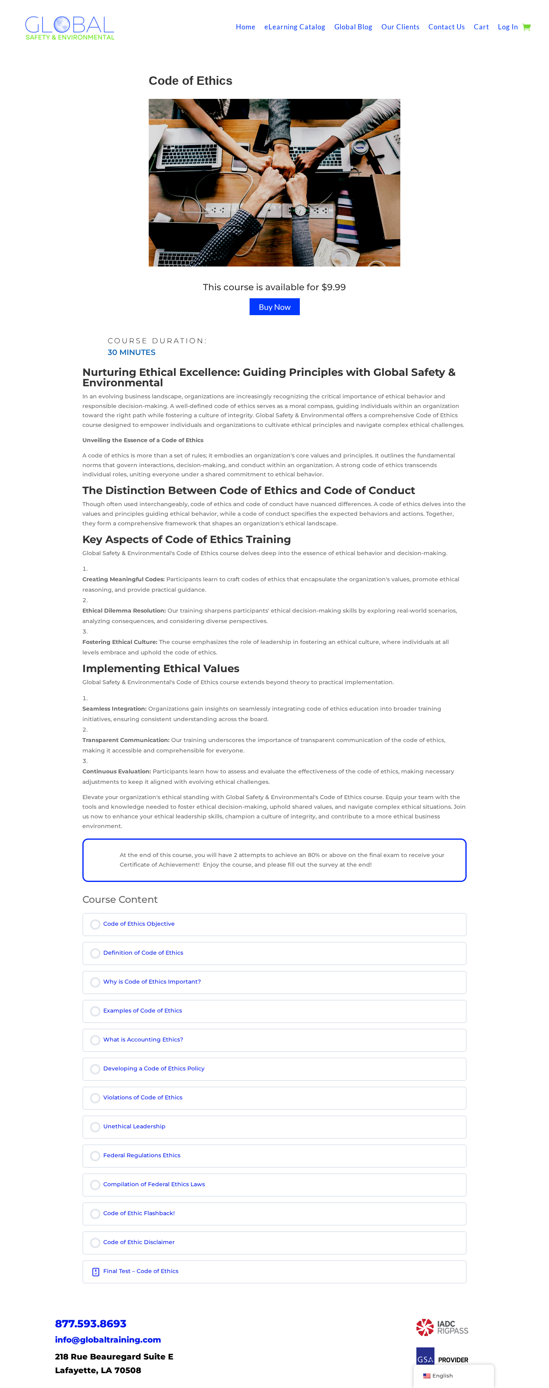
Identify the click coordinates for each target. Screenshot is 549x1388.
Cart (481, 27)
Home (246, 27)
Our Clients (400, 27)
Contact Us (446, 27)
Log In (508, 27)
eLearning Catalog (295, 27)
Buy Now (275, 307)
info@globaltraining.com (108, 1340)
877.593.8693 (91, 1323)
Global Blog (353, 27)
